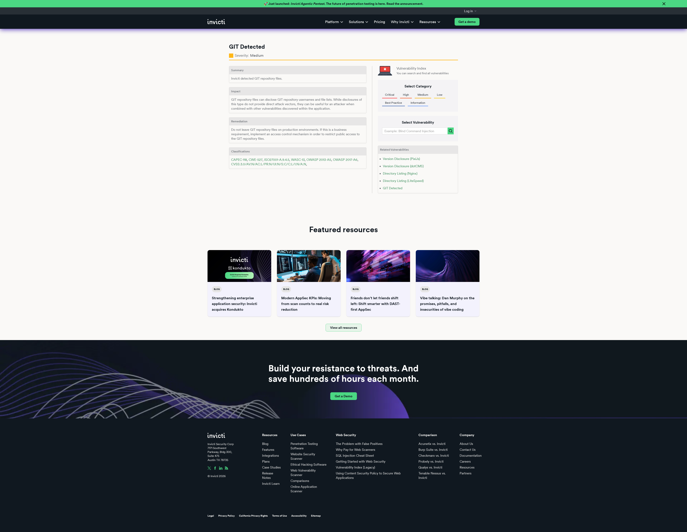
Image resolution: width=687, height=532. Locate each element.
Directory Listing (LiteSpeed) (403, 181)
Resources (467, 467)
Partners (465, 473)
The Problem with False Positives (359, 444)
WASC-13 (298, 160)
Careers (465, 461)
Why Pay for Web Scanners (355, 450)
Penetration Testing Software (304, 446)
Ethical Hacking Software (309, 464)
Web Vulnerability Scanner (303, 472)
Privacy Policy (226, 515)
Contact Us (468, 450)
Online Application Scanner (304, 489)
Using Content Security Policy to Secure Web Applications (368, 475)
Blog (265, 444)
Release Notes (267, 475)
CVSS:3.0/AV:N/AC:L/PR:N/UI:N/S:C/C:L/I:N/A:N (268, 164)
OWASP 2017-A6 (345, 160)
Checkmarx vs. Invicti (433, 455)
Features (268, 450)
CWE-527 (255, 160)
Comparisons (300, 481)
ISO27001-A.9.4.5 (276, 160)
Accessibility (299, 515)
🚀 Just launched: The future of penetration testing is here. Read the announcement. (343, 4)
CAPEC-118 (239, 160)
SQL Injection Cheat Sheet (355, 455)
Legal (211, 515)
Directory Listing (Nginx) (400, 173)
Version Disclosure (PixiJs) (401, 159)
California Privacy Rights (253, 515)
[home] (216, 21)
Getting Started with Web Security (360, 461)
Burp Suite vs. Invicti (433, 450)
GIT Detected (392, 188)
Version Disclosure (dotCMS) (403, 166)
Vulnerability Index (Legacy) (355, 467)
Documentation (471, 455)
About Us (466, 444)
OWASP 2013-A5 (318, 160)
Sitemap (316, 515)
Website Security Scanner (303, 456)
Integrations (270, 455)
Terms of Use (279, 515)
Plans (266, 461)
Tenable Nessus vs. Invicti (432, 475)
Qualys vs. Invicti (430, 467)
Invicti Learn (271, 483)
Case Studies (271, 467)
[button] (470, 10)
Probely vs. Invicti (431, 461)
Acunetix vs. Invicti (431, 444)
